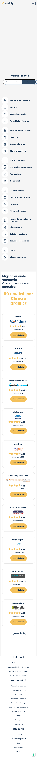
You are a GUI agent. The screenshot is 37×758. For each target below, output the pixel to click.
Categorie (18, 734)
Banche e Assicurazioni (20, 130)
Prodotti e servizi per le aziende (20, 220)
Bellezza (14, 137)
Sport (12, 250)
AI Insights (18, 720)
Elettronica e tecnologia (21, 167)
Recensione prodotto (18, 690)
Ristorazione (16, 227)
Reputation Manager (18, 703)
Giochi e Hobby (17, 190)
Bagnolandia (18, 571)
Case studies (18, 747)
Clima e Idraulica (18, 151)
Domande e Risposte (18, 699)
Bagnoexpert (18, 539)
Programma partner (18, 739)
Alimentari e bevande (20, 100)
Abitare (18, 348)
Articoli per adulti (18, 114)
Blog (18, 743)
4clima (18, 316)
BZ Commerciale (18, 507)
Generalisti (15, 181)
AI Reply (18, 716)
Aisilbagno (18, 412)
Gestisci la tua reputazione (19, 671)
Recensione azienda (18, 686)
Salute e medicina (18, 234)
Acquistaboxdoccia (18, 380)
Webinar (18, 751)
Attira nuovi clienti (18, 663)
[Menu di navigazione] (33, 3)
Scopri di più (18, 335)
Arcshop (18, 444)
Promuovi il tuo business (18, 675)
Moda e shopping (18, 211)
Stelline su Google (18, 711)
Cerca (28, 82)
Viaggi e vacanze (18, 257)
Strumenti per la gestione (18, 707)
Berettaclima (18, 603)
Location (18, 694)
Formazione (15, 174)
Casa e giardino (17, 144)
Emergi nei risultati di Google (18, 667)
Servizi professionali (19, 241)
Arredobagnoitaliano (18, 476)
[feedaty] (7, 3)
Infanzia (14, 204)
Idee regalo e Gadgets (20, 197)
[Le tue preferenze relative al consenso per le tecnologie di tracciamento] (33, 754)
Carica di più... (19, 633)
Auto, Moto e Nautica (19, 121)
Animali (13, 107)
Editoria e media (17, 160)
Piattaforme (18, 724)
